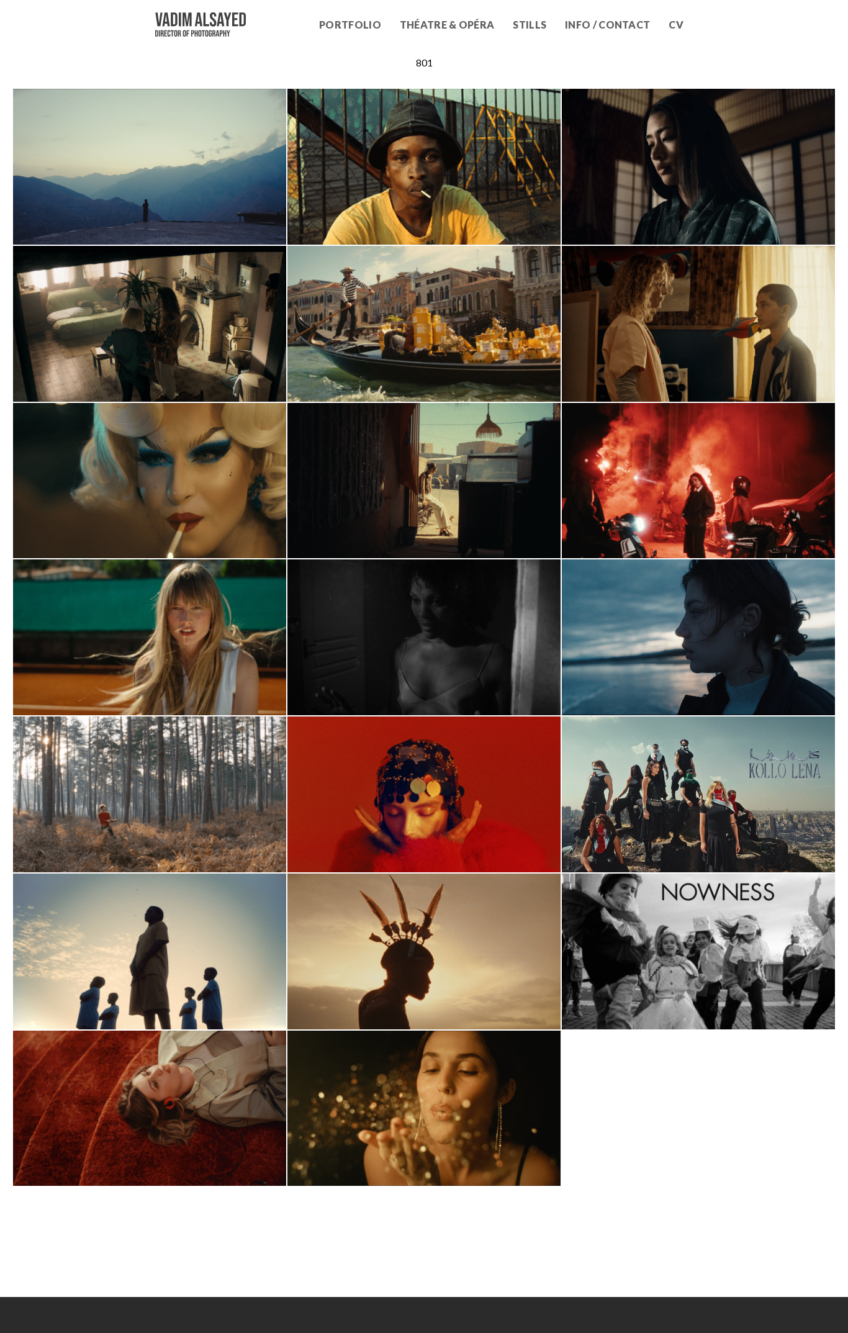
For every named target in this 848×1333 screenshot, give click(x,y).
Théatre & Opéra (447, 24)
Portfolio (350, 24)
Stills (529, 24)
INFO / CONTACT (607, 24)
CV (676, 24)
